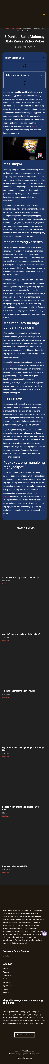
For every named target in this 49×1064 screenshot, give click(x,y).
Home (7, 29)
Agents (5, 989)
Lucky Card (7, 975)
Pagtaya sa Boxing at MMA (14, 866)
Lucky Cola (6, 956)
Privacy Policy (14, 1054)
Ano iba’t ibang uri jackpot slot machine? (21, 634)
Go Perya (6, 992)
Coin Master (15, 29)
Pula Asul (6, 972)
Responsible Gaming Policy (30, 1054)
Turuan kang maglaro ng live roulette (19, 691)
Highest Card (7, 986)
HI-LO (5, 979)
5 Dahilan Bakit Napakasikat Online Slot (20, 577)
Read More (5, 584)
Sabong (5, 968)
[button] (44, 13)
